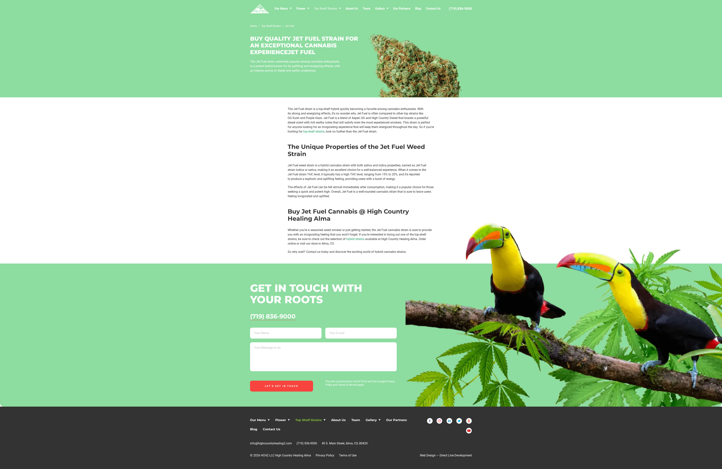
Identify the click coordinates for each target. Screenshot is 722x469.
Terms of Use (347, 455)
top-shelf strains (314, 131)
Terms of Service (347, 384)
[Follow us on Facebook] (430, 421)
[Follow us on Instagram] (440, 421)
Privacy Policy (325, 455)
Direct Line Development (456, 455)
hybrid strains (355, 239)
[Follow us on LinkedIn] (449, 421)
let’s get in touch (281, 386)
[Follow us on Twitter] (459, 421)
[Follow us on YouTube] (469, 431)
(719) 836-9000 (273, 316)
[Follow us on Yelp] (469, 421)
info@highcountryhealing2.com (271, 443)
